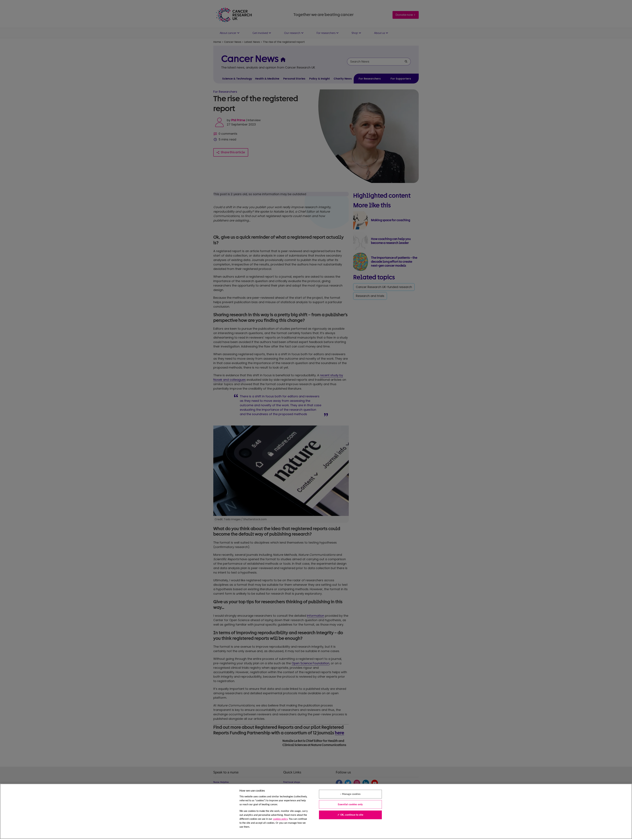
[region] (316, 811)
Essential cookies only (350, 804)
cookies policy (280, 819)
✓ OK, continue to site (350, 815)
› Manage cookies (350, 794)
